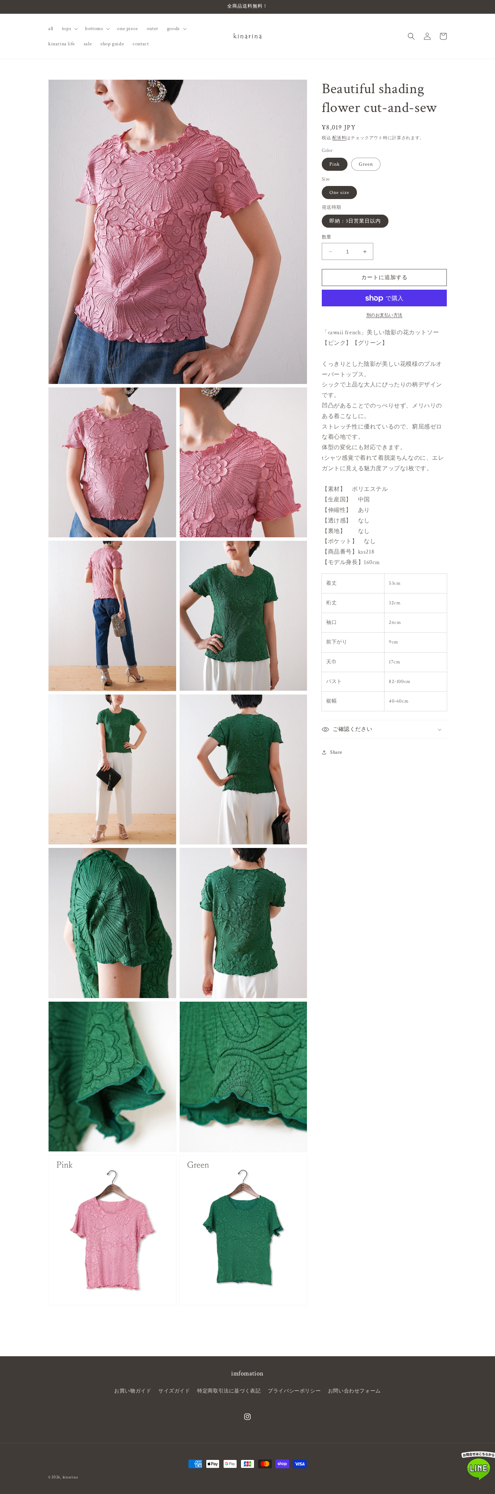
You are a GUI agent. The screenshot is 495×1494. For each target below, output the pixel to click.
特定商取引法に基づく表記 (229, 1391)
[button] (69, 28)
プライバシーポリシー (294, 1391)
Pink (334, 164)
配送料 (339, 138)
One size (339, 193)
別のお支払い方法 (384, 315)
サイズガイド (174, 1391)
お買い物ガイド (132, 1391)
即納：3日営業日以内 (355, 221)
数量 (327, 237)
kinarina (70, 1477)
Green (366, 164)
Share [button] (336, 752)
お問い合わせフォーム (354, 1391)
